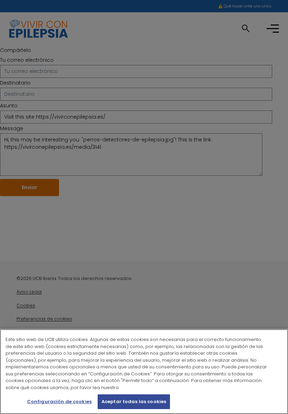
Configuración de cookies (59, 401)
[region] (144, 371)
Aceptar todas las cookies (134, 401)
